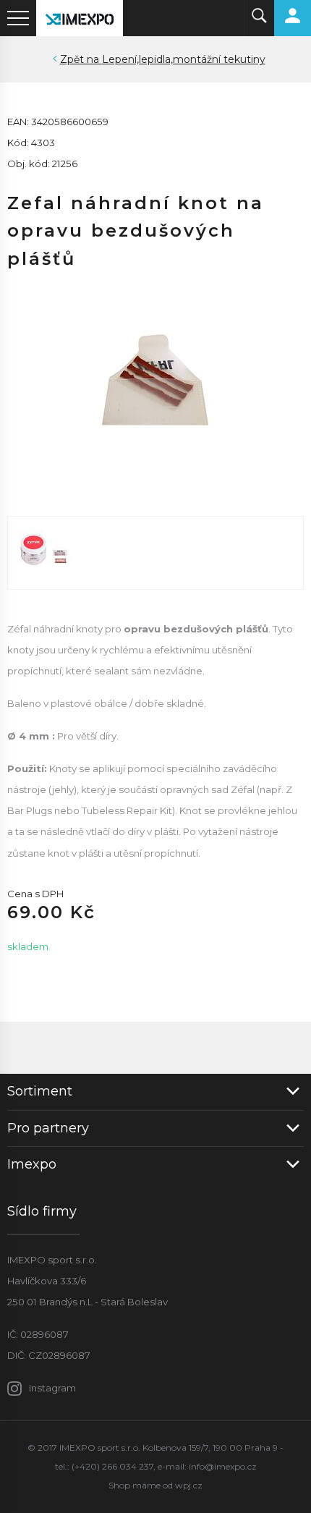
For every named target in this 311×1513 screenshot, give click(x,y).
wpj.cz (189, 1485)
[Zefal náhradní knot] (155, 380)
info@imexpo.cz (223, 1466)
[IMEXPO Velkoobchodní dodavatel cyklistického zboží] (79, 18)
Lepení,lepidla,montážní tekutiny (183, 59)
